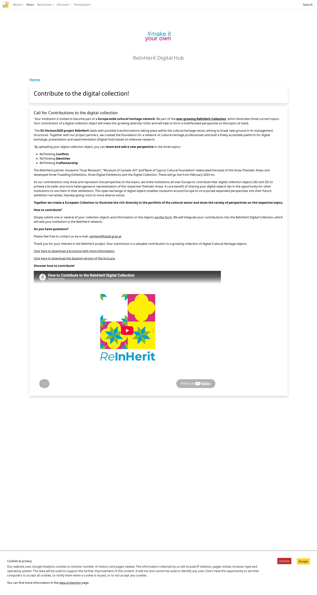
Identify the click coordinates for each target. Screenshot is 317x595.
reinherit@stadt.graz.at (105, 236)
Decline (284, 561)
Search (308, 5)
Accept (303, 561)
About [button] (17, 5)
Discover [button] (63, 5)
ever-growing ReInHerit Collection (201, 119)
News (30, 5)
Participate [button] (81, 5)
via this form (163, 217)
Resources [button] (44, 5)
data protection (70, 583)
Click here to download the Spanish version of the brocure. (74, 258)
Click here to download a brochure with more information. (74, 251)
